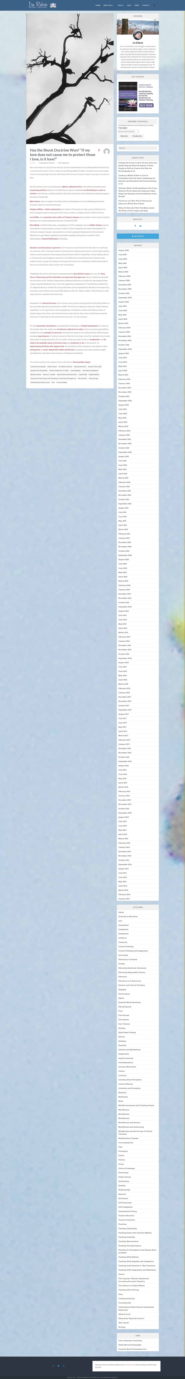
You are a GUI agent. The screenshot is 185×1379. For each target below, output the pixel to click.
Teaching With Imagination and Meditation (137, 1270)
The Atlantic (82, 378)
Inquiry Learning (125, 1058)
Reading (121, 1185)
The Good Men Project (81, 362)
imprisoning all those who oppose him (47, 346)
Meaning (122, 1092)
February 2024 (124, 379)
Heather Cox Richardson (39, 370)
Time (120, 1294)
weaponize (94, 339)
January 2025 (124, 332)
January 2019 (124, 641)
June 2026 (122, 259)
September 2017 (125, 710)
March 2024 (123, 375)
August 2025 (123, 302)
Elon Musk (34, 225)
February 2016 (124, 791)
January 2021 (124, 538)
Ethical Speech (124, 1007)
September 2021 (125, 504)
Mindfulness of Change (128, 1138)
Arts (120, 921)
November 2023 (124, 392)
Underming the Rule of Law (40, 382)
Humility (122, 1045)
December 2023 (124, 388)
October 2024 (123, 345)
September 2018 (125, 658)
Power (121, 1164)
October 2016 (123, 757)
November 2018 (124, 650)
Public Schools (124, 1177)
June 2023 (122, 413)
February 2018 (124, 688)
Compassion (43, 163)
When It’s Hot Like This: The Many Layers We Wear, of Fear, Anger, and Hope (136, 209)
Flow (120, 1011)
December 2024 (124, 336)
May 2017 (122, 727)
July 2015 (122, 821)
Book (120, 5)
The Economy (93, 378)
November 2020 (124, 546)
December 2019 (124, 594)
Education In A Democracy (129, 981)
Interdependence (125, 1062)
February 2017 (124, 740)
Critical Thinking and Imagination (133, 951)
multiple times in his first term (53, 343)
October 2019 (123, 602)
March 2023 (123, 426)
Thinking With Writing (128, 1290)
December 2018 (124, 645)
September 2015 (125, 813)
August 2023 (123, 405)
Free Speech (123, 1019)
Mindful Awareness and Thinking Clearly (136, 1105)
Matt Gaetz (35, 201)
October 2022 (123, 448)
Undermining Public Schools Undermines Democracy (136, 1308)
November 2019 (124, 598)
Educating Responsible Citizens (131, 972)
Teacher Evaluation (126, 1220)
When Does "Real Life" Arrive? (131, 1318)
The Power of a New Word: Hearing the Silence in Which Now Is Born (135, 202)
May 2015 (122, 830)
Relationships (124, 1190)
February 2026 (124, 276)
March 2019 (123, 632)
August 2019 (123, 611)
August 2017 (123, 714)
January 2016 (124, 796)
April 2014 (122, 886)
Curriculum (123, 955)
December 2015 (124, 800)
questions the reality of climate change (61, 217)
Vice (53, 382)
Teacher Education (126, 1215)
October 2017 (123, 705)
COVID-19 (122, 938)
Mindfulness (123, 1110)
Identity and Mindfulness (129, 1049)
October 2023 (123, 396)
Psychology (123, 1172)
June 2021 (122, 516)
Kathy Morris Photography (129, 1345)
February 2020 (124, 585)
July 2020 (122, 564)
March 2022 (123, 478)
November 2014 (124, 856)
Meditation (123, 1097)
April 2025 (122, 319)
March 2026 (123, 272)
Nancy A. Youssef (49, 374)
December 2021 (124, 491)
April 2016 (122, 783)
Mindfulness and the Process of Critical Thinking (135, 1132)
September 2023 (125, 401)
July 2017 (122, 718)
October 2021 (123, 499)
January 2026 (124, 280)
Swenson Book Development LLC (132, 1349)
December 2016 (124, 748)
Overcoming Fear (125, 1143)
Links (137, 5)
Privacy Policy (130, 1365)
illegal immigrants (89, 326)
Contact (146, 5)
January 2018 (124, 693)
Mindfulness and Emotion (129, 1122)
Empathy (122, 989)
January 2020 (124, 589)
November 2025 (124, 289)
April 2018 (122, 680)
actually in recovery (53, 332)
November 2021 (124, 495)
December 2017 (124, 697)
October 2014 (123, 860)
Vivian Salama (61, 382)
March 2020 (123, 581)
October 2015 (123, 808)
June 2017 (122, 723)
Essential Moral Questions (129, 1002)
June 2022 (122, 465)
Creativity (122, 942)
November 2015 (124, 804)
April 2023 (122, 422)
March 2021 (123, 529)
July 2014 (122, 873)
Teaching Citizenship (127, 1228)
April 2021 (122, 525)
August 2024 (123, 353)
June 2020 (122, 568)
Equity (121, 998)
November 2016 (124, 753)
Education (122, 977)
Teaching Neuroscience (128, 1241)
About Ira (107, 5)
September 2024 (125, 349)
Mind (120, 1101)
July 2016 (122, 770)
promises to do (77, 343)
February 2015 (124, 843)
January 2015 (124, 847)
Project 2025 (83, 374)
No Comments (63, 163)
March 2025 (123, 323)
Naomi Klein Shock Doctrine (67, 374)
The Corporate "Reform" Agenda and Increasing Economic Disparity (133, 1279)
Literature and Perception (129, 1088)
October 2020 (123, 551)
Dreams (121, 964)
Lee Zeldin (34, 217)
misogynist (35, 350)
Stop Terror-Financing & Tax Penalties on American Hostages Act (53, 378)
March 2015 (123, 838)
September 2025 (125, 297)
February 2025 (124, 328)
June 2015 (122, 826)
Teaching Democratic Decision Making (135, 1233)
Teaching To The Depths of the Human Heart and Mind (137, 1251)
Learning (122, 1075)
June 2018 (122, 671)
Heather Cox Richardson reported (44, 248)
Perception (123, 1151)
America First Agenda (38, 366)
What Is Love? (124, 1314)
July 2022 (122, 461)
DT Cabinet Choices (65, 366)
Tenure (121, 1274)
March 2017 (123, 735)
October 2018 (123, 654)
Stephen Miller (36, 209)
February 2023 (124, 431)
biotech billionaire (50, 239)
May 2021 (122, 521)
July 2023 (122, 409)
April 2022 (122, 474)
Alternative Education (128, 916)
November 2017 (124, 701)
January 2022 (124, 486)
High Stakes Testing (127, 1032)
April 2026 (122, 267)
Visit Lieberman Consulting (130, 1340)
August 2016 (123, 765)
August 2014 (123, 869)
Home (97, 5)
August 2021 (123, 508)
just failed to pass (82, 274)
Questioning (123, 1181)
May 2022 (122, 469)
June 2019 (122, 620)
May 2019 (122, 624)
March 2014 (123, 890)
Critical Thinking (126, 946)
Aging (121, 912)
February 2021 (124, 534)
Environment (124, 994)
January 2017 (124, 744)
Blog (129, 5)
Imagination (123, 1054)
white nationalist (52, 209)
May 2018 (122, 675)
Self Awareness (125, 1203)
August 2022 (123, 456)
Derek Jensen (52, 366)
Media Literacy (36, 374)
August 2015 (123, 817)
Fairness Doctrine (80, 366)
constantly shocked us (46, 326)
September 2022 (125, 452)
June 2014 (122, 877)
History (121, 1037)
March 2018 (123, 684)
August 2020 (123, 559)
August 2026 (123, 250)
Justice (121, 1071)
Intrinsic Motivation (127, 1067)
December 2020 (124, 542)
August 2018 (123, 662)
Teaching (122, 1224)
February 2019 (124, 637)
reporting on (43, 336)
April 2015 (122, 834)
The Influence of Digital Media (131, 1285)
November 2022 (124, 443)
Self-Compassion (125, 1207)
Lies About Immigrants (90, 370)
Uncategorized (124, 1303)
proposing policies (38, 190)
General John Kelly (94, 366)
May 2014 (122, 881)
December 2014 (124, 851)
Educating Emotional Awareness (132, 968)
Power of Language (126, 1168)
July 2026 (122, 254)
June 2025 (122, 310)
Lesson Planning (125, 1084)
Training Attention (126, 1298)
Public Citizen (96, 225)
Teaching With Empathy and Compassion (136, 1261)
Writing (121, 1327)
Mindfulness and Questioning (131, 1127)
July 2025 (122, 306)
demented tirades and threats (62, 350)
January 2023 (124, 435)
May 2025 (122, 315)
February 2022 (124, 482)
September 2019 (125, 607)
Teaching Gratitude (126, 1237)
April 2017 (122, 731)
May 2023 (122, 418)
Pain (120, 1147)
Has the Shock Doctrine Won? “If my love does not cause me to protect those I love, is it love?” (62, 154)
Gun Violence (124, 1024)
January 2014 (124, 899)
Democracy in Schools (127, 959)
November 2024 (124, 340)
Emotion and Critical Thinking (131, 985)
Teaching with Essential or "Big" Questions (136, 1266)
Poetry (121, 1155)
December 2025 (124, 285)
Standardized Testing (127, 1211)
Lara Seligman (76, 370)
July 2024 (122, 358)
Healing (121, 1028)
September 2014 (125, 864)
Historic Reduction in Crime (59, 370)
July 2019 (122, 615)
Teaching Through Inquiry (129, 1246)
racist (45, 350)
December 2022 (124, 439)
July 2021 (122, 512)
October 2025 (123, 293)
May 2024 (122, 366)
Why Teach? (123, 1323)
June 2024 (122, 362)
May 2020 (122, 572)
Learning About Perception (130, 1080)
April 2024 (122, 370)
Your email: (122, 128)
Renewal (122, 1194)
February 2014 (124, 894)
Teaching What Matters (128, 1257)
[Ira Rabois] (43, 5)
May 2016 (122, 778)
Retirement (123, 1198)
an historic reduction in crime (70, 329)
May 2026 (122, 263)
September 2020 (125, 555)
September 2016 (125, 761)
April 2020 (122, 577)
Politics (51, 163)
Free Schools (123, 1015)
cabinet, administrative (71, 187)
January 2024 (124, 383)
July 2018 (122, 667)
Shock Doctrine (49, 303)
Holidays (122, 1041)
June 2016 (122, 774)
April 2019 (122, 628)
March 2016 (123, 787)
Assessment (123, 925)
